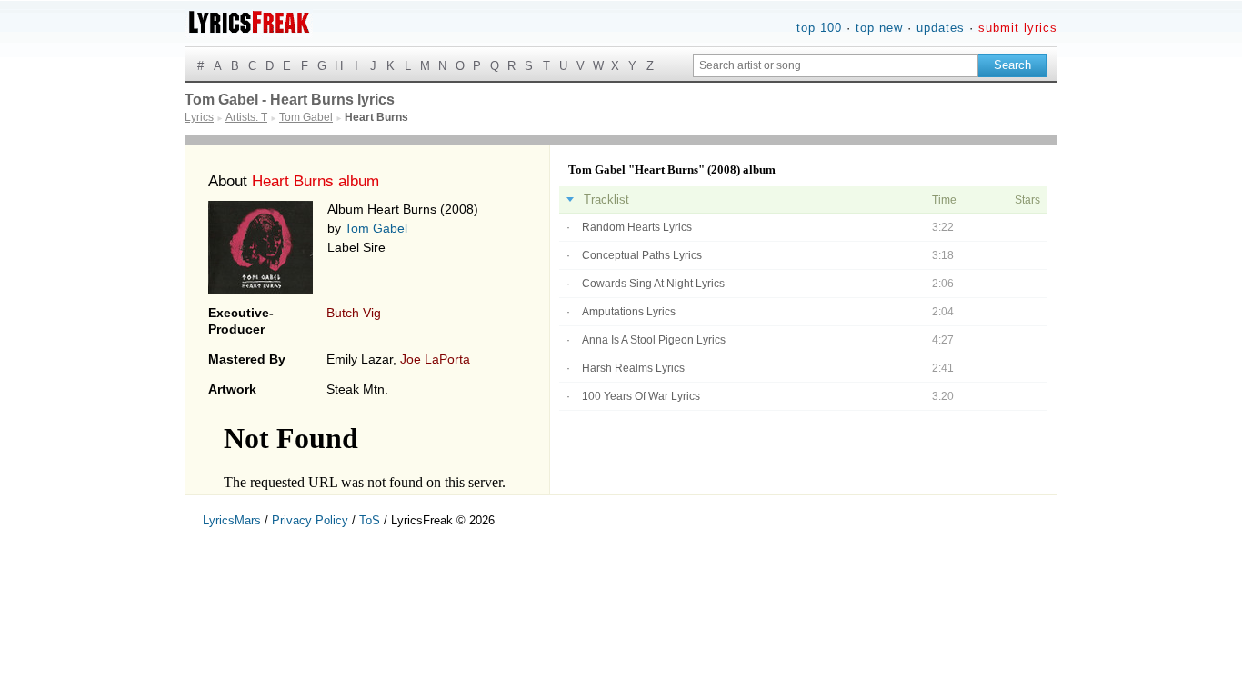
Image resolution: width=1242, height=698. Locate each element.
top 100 (819, 28)
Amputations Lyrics (629, 311)
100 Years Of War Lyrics (641, 396)
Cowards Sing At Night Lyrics (653, 283)
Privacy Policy (310, 520)
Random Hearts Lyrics (637, 227)
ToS (369, 520)
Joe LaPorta (435, 359)
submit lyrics (1017, 28)
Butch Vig (353, 312)
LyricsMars (232, 520)
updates (940, 28)
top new (879, 28)
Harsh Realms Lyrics (633, 368)
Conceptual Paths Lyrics (642, 255)
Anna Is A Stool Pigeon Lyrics (654, 340)
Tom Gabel (376, 228)
